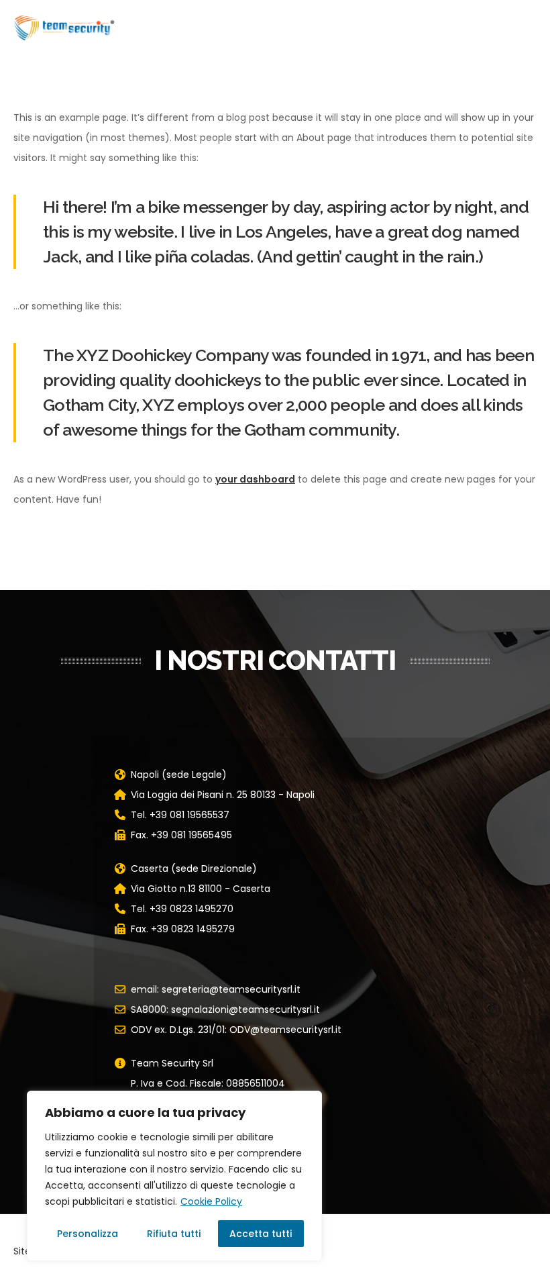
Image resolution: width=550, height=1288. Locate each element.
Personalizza (87, 1233)
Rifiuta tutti (174, 1233)
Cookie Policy (211, 1201)
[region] (174, 1176)
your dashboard (255, 479)
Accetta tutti (260, 1233)
